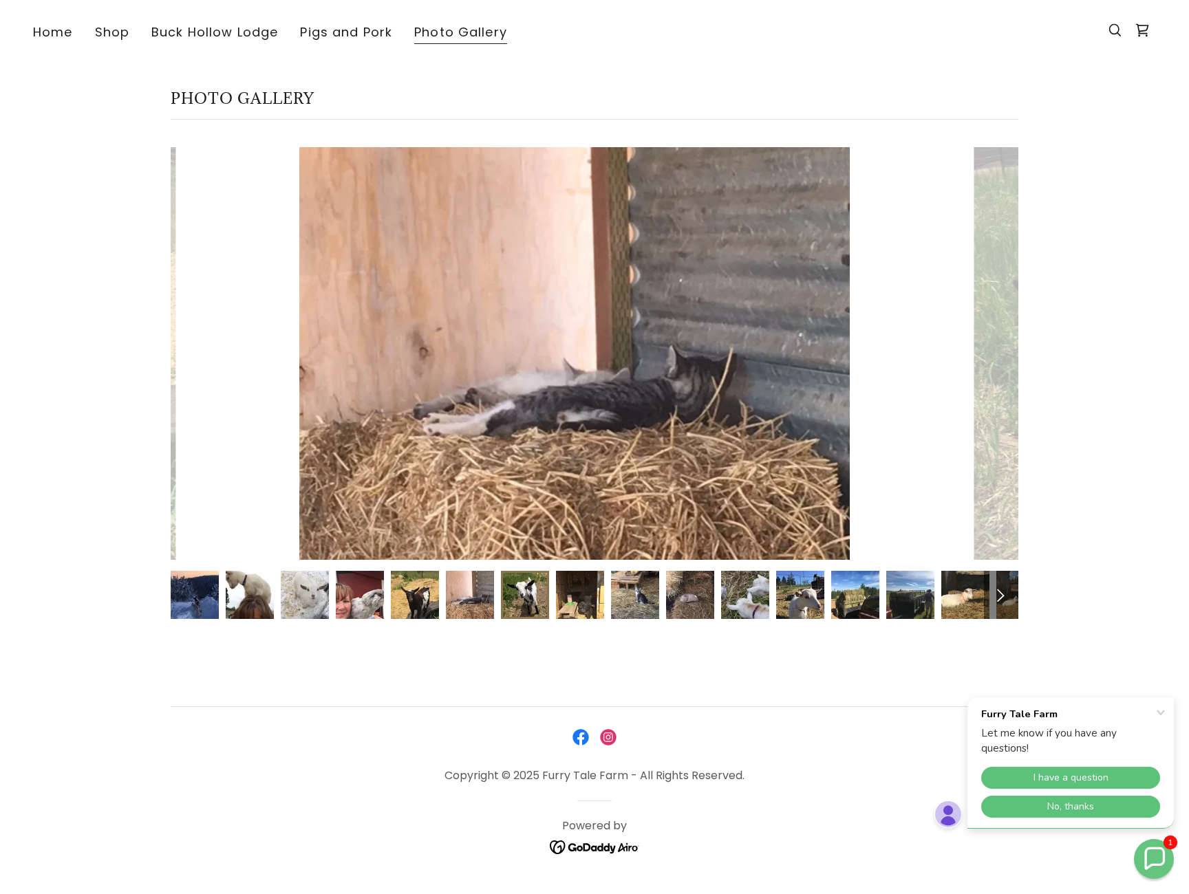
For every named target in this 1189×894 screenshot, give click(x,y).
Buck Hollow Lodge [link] (214, 32)
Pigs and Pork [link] (346, 32)
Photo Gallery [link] (460, 32)
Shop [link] (112, 32)
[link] (1142, 30)
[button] (1154, 859)
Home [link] (53, 32)
